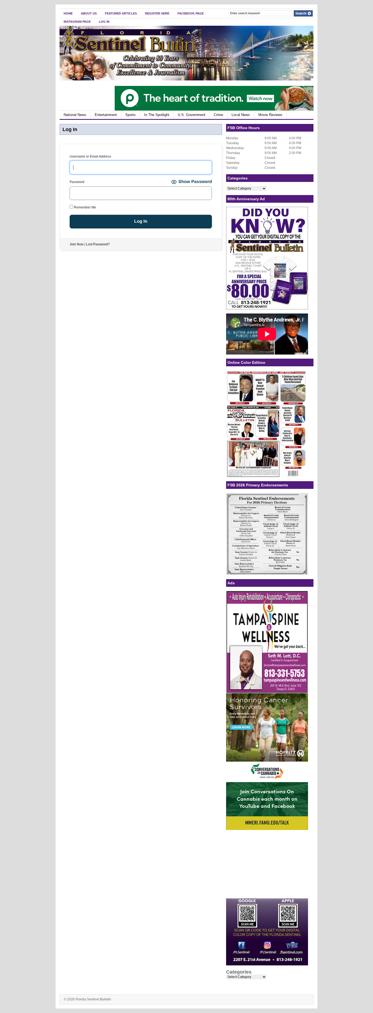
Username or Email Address (90, 156)
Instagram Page (77, 21)
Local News (241, 115)
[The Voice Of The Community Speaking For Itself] (186, 79)
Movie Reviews (270, 115)
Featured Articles (121, 13)
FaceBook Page (190, 13)
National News (75, 115)
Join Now (77, 244)
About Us (89, 13)
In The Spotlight (156, 115)
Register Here (157, 13)
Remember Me (84, 207)
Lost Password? (98, 244)
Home (68, 13)
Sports (130, 115)
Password (77, 182)
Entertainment (106, 115)
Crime (218, 115)
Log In (104, 21)
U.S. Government (191, 115)
